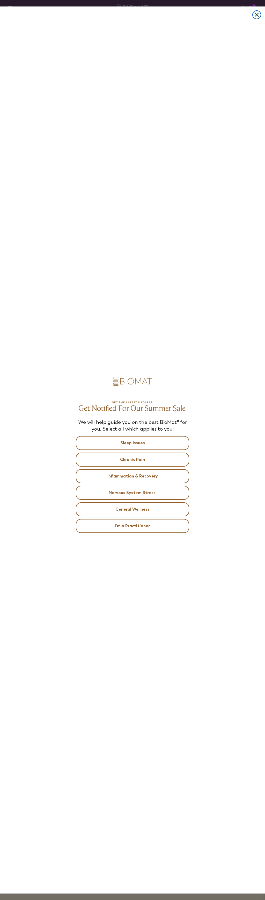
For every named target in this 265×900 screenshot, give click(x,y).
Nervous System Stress (133, 492)
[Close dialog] (257, 15)
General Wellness (132, 509)
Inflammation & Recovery (132, 476)
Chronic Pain (132, 459)
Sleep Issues (132, 443)
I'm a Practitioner (132, 526)
